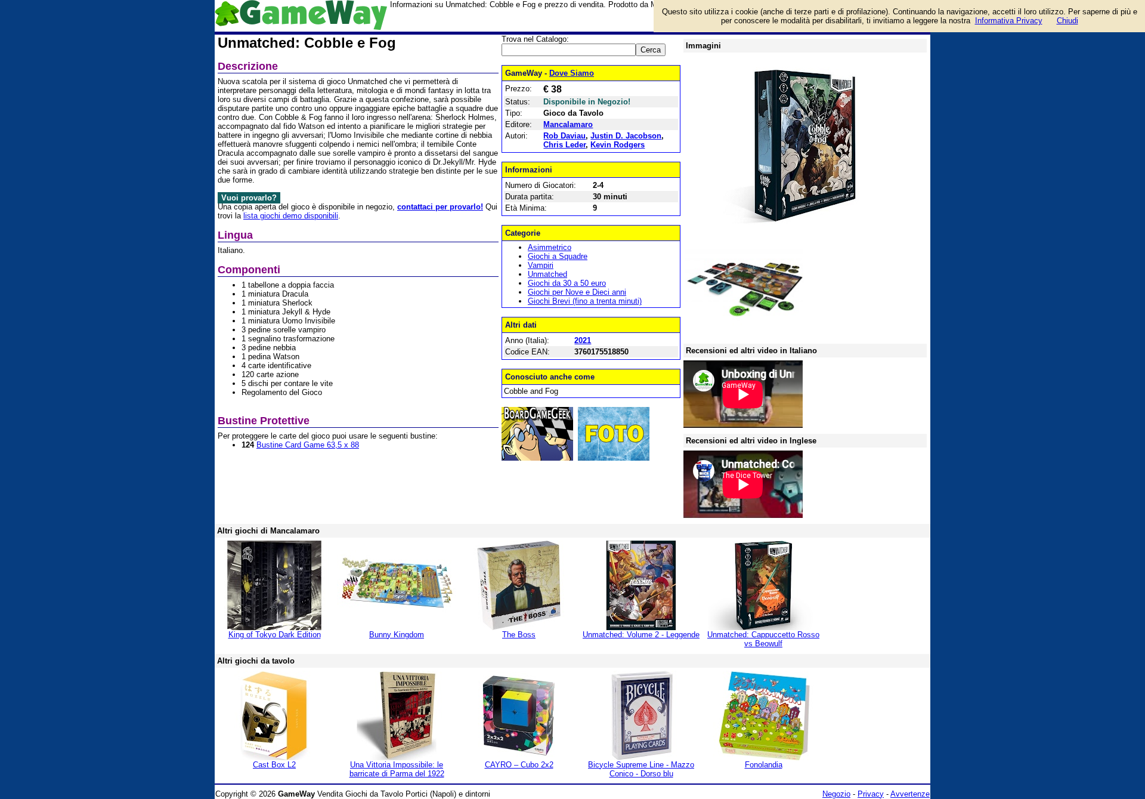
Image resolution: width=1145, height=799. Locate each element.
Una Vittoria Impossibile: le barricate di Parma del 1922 (396, 769)
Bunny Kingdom (396, 634)
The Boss (519, 634)
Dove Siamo (571, 73)
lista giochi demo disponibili (290, 215)
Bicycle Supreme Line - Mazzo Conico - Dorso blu (641, 769)
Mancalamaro (568, 124)
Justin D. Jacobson (625, 135)
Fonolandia (763, 764)
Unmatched (547, 274)
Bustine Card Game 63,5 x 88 (307, 444)
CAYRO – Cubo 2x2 (519, 764)
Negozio (836, 793)
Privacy (871, 793)
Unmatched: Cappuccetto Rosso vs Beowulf (763, 639)
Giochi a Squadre (557, 256)
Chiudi (1067, 20)
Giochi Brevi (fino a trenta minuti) (585, 301)
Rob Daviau (564, 135)
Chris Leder (564, 144)
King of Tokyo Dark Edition (274, 634)
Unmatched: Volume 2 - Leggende (641, 634)
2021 (582, 340)
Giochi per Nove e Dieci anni (577, 292)
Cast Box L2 (274, 764)
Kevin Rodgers (617, 144)
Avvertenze (910, 793)
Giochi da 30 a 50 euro (567, 283)
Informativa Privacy (1008, 20)
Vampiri (540, 265)
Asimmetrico (549, 247)
